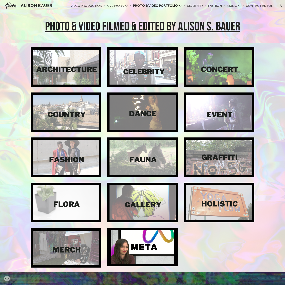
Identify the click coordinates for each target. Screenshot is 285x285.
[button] (280, 5)
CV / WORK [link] (115, 5)
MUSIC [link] (232, 5)
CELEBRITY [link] (195, 5)
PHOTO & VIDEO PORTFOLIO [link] (155, 5)
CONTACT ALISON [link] (259, 5)
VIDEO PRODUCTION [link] (86, 5)
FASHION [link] (215, 5)
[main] (142, 27)
